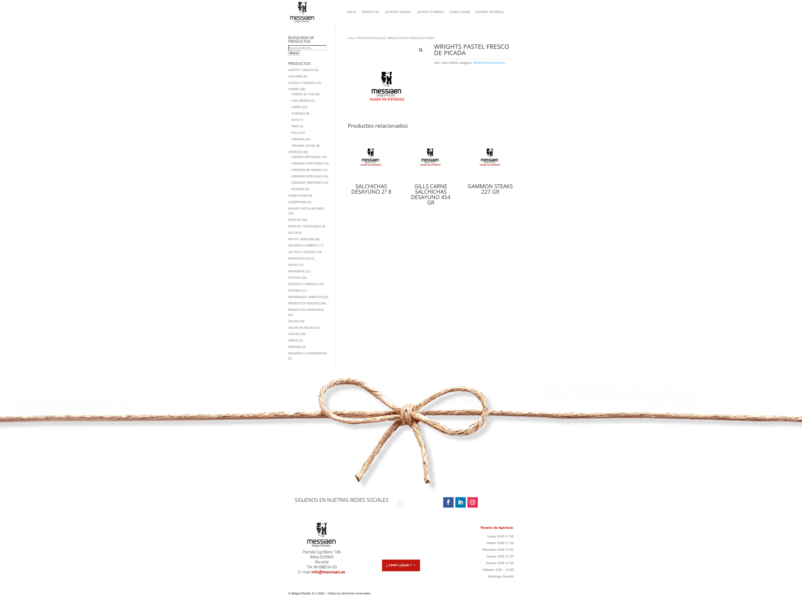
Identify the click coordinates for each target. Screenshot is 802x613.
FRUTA (292, 233)
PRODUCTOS (370, 12)
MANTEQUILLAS (299, 258)
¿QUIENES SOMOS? (398, 12)
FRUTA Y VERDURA (301, 239)
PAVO (295, 126)
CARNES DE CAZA (303, 94)
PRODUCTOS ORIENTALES (306, 310)
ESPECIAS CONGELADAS (304, 226)
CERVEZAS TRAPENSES (306, 183)
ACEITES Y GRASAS (301, 70)
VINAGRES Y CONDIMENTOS (307, 353)
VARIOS (293, 340)
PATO (295, 120)
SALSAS (293, 321)
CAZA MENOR (300, 100)
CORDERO (298, 113)
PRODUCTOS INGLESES (371, 38)
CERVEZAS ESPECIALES (306, 176)
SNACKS (293, 334)
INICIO (351, 12)
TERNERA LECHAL (303, 146)
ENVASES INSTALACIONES (306, 208)
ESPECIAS (294, 220)
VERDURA (294, 347)
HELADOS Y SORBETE (302, 245)
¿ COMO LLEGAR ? (399, 565)
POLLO (296, 133)
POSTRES (294, 290)
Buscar (294, 53)
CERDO (296, 107)
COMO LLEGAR (459, 12)
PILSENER (298, 189)
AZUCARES (295, 76)
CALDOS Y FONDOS (301, 83)
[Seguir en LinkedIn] (460, 502)
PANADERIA (296, 271)
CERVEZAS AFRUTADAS (307, 163)
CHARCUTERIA (298, 195)
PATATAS (294, 277)
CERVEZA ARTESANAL (306, 157)
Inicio (351, 38)
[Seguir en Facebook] (448, 502)
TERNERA (297, 139)
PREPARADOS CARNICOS (305, 297)
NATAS (293, 265)
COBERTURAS (297, 202)
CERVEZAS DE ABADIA (306, 170)
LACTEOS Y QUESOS (302, 252)
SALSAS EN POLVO (300, 328)
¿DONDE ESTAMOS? (430, 12)
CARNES (293, 89)
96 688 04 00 (325, 567)
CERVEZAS (295, 152)
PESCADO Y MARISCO (303, 284)
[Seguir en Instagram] (472, 502)
